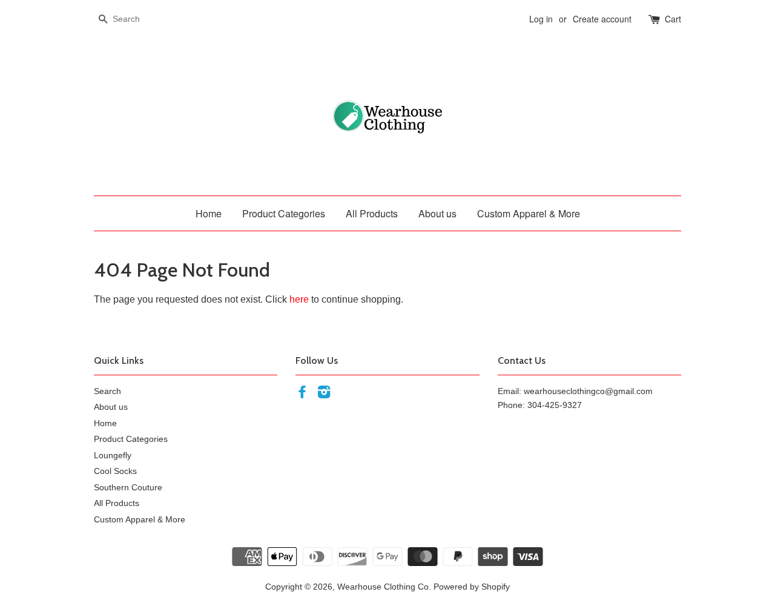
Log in (541, 19)
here (299, 299)
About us (437, 213)
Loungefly (112, 455)
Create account (602, 19)
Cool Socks (115, 471)
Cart (673, 19)
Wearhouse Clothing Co (383, 586)
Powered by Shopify (472, 586)
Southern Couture (128, 487)
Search (107, 391)
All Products (372, 213)
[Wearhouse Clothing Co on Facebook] (302, 394)
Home (209, 213)
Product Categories (283, 213)
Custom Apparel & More (528, 213)
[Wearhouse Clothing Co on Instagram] (324, 394)
